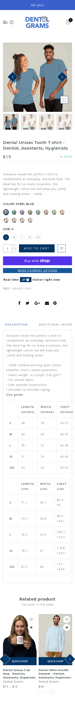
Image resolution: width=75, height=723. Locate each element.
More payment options (37, 270)
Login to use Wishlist (62, 248)
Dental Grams (13, 681)
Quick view (31, 627)
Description (16, 324)
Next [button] (59, 79)
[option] (37, 77)
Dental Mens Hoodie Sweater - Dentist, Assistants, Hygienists (55, 673)
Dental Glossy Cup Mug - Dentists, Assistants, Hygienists (19, 673)
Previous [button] (10, 79)
